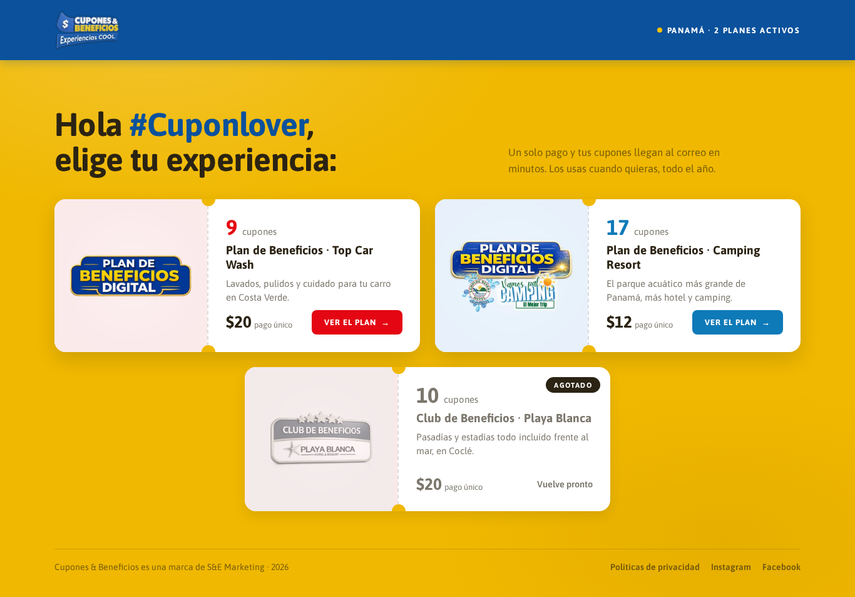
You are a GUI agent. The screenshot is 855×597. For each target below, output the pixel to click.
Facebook (781, 567)
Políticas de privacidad (655, 567)
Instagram (731, 567)
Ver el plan (357, 322)
